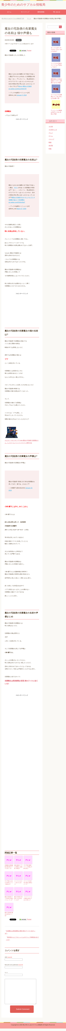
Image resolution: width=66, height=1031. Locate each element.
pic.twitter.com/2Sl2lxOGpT (17, 205)
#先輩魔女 (21, 202)
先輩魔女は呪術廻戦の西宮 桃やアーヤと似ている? (9, 869)
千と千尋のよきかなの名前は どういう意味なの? (9, 885)
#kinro (20, 89)
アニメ (18, 42)
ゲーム (51, 138)
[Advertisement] (22, 135)
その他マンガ (53, 132)
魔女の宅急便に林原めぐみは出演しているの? (18, 901)
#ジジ (26, 200)
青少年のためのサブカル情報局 (23, 4)
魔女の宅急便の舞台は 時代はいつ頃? (9, 917)
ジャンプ (51, 141)
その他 (51, 129)
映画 (50, 145)
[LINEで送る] (23, 53)
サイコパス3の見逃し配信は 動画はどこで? (28, 885)
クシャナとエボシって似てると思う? (18, 885)
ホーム (9, 12)
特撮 (50, 151)
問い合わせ (56, 12)
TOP (14, 18)
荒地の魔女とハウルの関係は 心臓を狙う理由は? (18, 869)
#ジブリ (31, 200)
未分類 (51, 148)
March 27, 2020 (21, 211)
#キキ (16, 190)
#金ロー (15, 202)
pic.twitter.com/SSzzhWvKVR (17, 91)
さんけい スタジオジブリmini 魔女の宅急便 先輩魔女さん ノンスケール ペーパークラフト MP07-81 (22, 444)
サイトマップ (25, 12)
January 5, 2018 (22, 97)
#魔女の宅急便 (27, 89)
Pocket (29, 53)
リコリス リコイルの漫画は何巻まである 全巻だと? (28, 901)
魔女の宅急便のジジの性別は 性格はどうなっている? (9, 901)
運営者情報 (40, 12)
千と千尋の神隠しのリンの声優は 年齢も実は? (28, 869)
